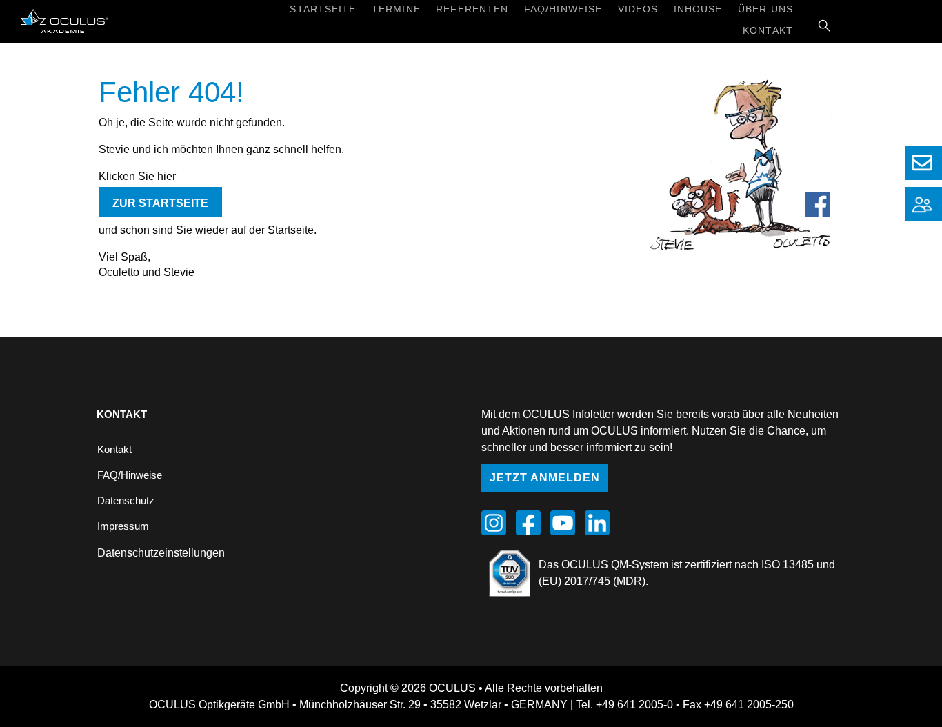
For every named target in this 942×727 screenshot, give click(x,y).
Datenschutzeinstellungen (161, 553)
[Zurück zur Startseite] (54, 20)
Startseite (323, 8)
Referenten (472, 8)
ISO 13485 (787, 564)
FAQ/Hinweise (563, 8)
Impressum (123, 526)
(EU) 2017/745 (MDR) (592, 581)
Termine (396, 8)
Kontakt (768, 30)
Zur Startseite (160, 203)
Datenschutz (125, 500)
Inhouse (698, 8)
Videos (638, 8)
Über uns (765, 8)
